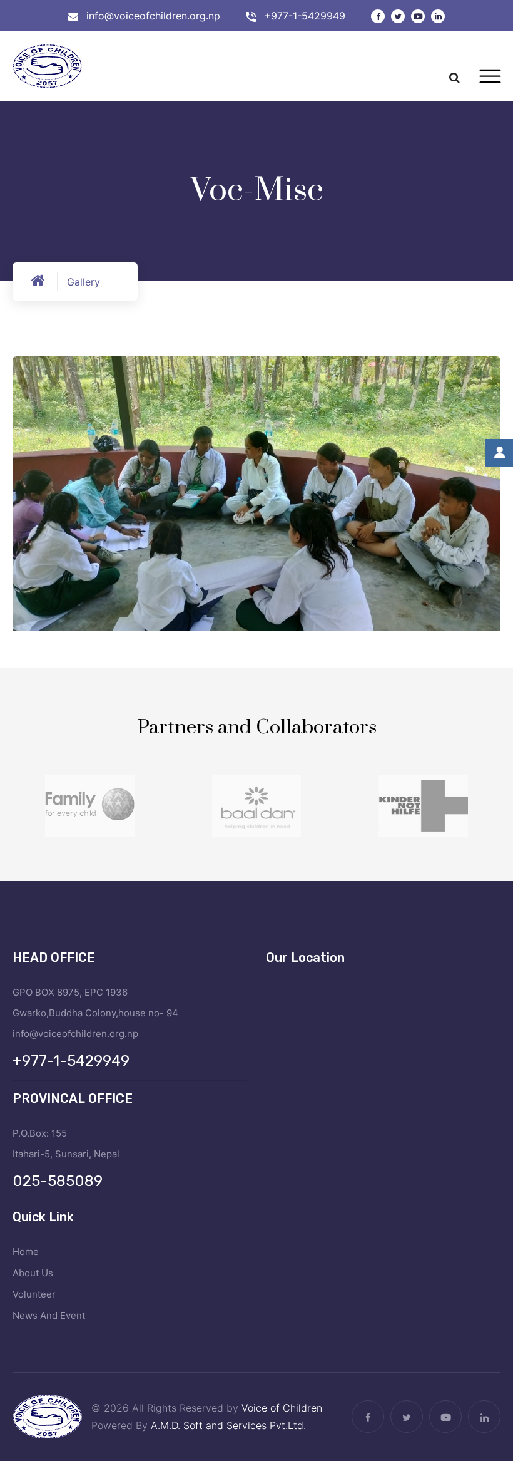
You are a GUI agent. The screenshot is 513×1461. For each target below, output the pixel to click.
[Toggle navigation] (490, 76)
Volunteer (34, 1294)
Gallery (83, 282)
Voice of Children (281, 1408)
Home (26, 1251)
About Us (33, 1273)
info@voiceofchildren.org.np (153, 15)
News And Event (49, 1315)
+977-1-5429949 (304, 15)
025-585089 (58, 1181)
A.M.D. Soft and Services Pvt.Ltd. (228, 1425)
